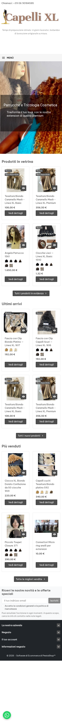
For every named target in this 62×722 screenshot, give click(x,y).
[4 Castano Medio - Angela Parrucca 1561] (20, 261)
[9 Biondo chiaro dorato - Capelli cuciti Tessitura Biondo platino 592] (51, 492)
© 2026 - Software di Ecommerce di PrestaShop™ (31, 655)
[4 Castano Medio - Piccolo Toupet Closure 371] (20, 550)
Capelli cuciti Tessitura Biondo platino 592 (45, 484)
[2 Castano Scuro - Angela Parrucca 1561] (11, 261)
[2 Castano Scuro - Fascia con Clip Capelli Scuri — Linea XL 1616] (42, 350)
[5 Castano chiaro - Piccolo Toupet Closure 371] (6, 554)
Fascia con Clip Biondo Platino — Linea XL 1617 (14, 342)
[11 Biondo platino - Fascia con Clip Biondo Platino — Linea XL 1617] (11, 350)
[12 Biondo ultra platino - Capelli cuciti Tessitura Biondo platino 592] (46, 492)
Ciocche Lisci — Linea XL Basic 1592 (44, 256)
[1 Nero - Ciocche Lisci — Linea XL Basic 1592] (37, 264)
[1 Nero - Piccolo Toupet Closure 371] (6, 550)
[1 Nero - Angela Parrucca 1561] (6, 261)
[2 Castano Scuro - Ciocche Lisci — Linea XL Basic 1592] (42, 264)
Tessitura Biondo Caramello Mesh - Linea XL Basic (15, 199)
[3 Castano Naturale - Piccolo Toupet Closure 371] (15, 550)
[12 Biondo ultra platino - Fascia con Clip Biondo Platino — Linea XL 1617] (15, 350)
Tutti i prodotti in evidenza (31, 293)
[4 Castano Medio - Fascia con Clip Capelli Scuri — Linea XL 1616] (51, 350)
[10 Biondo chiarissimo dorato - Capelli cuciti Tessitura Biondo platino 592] (37, 492)
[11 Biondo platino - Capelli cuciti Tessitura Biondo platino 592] (42, 492)
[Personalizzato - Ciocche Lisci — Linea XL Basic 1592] (42, 269)
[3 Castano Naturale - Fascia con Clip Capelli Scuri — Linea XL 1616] (46, 350)
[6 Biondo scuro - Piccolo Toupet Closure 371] (11, 554)
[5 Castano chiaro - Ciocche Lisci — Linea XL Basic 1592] (37, 269)
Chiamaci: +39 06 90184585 (17, 3)
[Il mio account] (45, 42)
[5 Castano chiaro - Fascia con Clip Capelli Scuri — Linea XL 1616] (37, 354)
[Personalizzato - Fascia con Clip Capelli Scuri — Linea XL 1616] (42, 354)
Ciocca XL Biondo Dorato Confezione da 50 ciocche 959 (15, 485)
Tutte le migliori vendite (31, 579)
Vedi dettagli (15, 213)
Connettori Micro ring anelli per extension (45, 545)
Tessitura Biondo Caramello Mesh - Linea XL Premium (46, 199)
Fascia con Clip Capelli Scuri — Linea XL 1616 (44, 342)
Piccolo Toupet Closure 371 (13, 544)
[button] (38, 42)
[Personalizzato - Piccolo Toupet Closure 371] (15, 554)
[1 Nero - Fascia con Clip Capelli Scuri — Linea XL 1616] (37, 350)
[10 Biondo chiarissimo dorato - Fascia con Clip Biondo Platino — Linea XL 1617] (6, 350)
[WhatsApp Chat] (7, 715)
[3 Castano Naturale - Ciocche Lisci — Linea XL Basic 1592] (46, 264)
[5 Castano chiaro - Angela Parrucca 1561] (6, 265)
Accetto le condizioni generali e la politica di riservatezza (26, 607)
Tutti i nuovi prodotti (31, 435)
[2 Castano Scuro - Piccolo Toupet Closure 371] (11, 550)
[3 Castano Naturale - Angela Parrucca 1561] (15, 261)
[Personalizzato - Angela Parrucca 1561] (11, 265)
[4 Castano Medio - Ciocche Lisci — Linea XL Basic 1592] (51, 264)
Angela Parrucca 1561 (14, 255)
